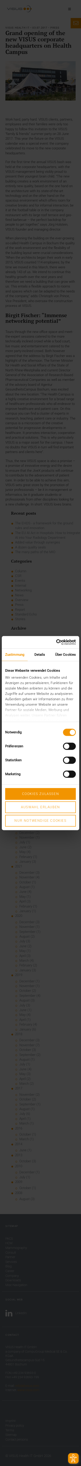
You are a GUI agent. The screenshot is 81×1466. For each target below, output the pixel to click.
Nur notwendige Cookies (40, 821)
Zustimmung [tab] (14, 655)
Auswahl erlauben (40, 807)
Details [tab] (39, 655)
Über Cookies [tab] (65, 655)
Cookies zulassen (40, 794)
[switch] (69, 746)
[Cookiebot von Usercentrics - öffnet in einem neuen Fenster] (57, 642)
